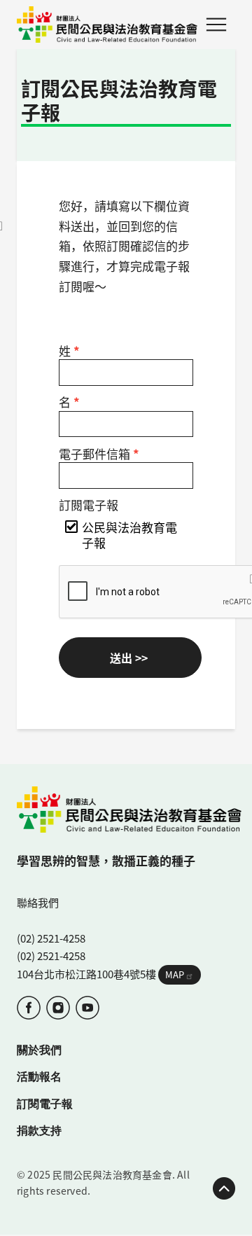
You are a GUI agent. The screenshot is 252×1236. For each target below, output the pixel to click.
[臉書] (29, 1008)
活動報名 (39, 1076)
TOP (224, 1188)
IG (58, 1008)
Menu (216, 24)
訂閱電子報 (88, 504)
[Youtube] (87, 1008)
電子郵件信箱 (99, 453)
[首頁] (107, 24)
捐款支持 (39, 1130)
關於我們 (39, 1049)
